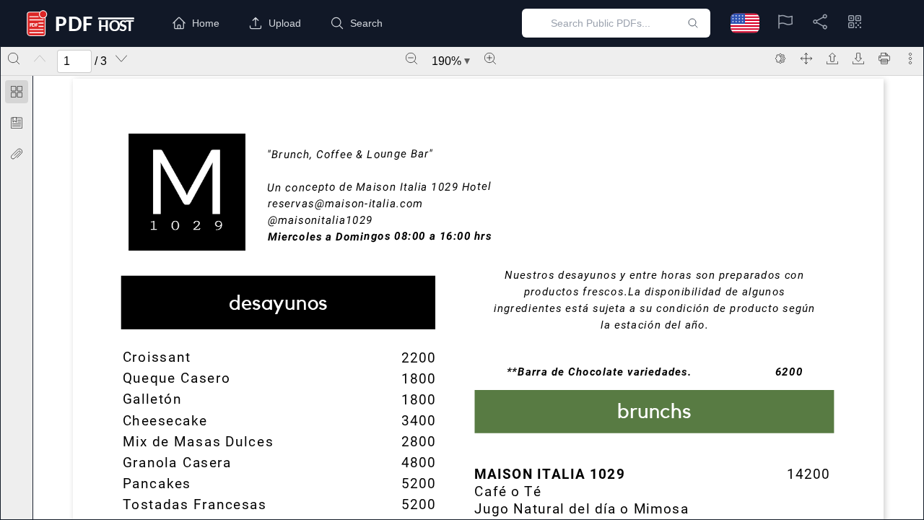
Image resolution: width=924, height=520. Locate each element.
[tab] (17, 94)
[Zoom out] (411, 58)
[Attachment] (16, 153)
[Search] (13, 58)
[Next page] (121, 58)
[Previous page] (39, 58)
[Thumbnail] (16, 91)
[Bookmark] (16, 122)
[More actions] (910, 58)
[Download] (858, 58)
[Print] (884, 58)
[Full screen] (806, 58)
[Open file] (832, 58)
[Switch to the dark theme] (780, 58)
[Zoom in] (490, 58)
